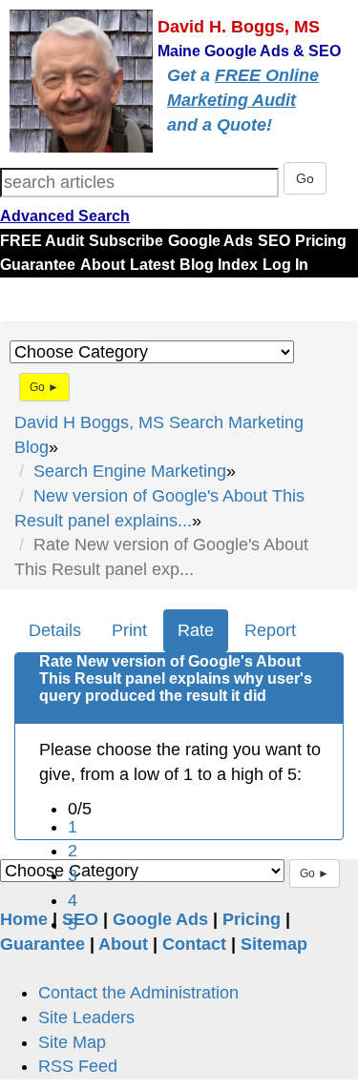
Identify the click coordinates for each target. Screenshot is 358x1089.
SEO (274, 241)
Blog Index (218, 265)
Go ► (44, 387)
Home (24, 919)
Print (129, 630)
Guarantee (37, 265)
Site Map (72, 1042)
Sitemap (274, 944)
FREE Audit (42, 241)
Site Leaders (86, 1017)
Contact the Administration (138, 992)
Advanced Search (65, 216)
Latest (152, 265)
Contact (194, 944)
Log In (285, 265)
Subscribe (126, 241)
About (102, 265)
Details (55, 630)
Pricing (321, 241)
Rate (196, 630)
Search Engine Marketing (129, 471)
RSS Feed (77, 1066)
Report (270, 630)
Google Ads (210, 241)
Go (305, 178)
